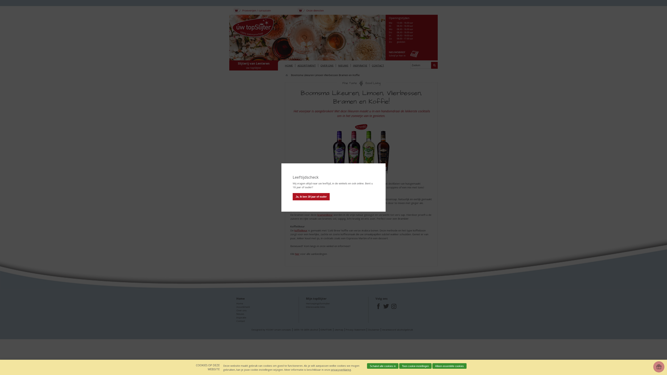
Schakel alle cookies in (383, 366)
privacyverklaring (341, 369)
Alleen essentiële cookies (449, 366)
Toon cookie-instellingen (415, 366)
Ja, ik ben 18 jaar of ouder (311, 196)
